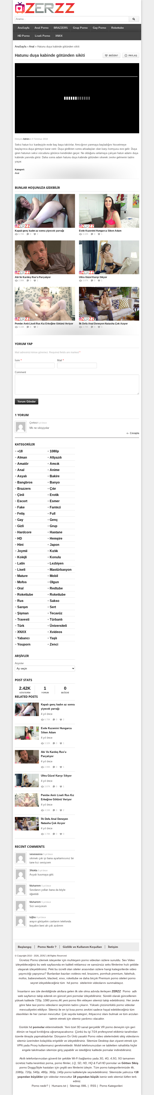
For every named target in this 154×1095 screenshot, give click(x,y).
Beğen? (113, 55)
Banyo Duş (54, 485)
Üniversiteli (54, 625)
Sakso (54, 600)
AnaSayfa (23, 27)
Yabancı (22, 638)
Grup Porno (80, 27)
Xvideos (54, 632)
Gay (20, 519)
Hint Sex (20, 547)
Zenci (54, 644)
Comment (20, 372)
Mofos (22, 582)
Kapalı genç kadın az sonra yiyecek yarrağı (39, 230)
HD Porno (24, 35)
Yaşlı (53, 638)
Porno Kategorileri (111, 1085)
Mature (22, 576)
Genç (54, 519)
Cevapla (134, 433)
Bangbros (22, 482)
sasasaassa (36, 854)
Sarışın (22, 607)
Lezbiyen (54, 563)
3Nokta (33, 870)
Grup (53, 526)
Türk (20, 625)
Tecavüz (54, 613)
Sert (53, 607)
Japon (54, 544)
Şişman (22, 613)
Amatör (22, 463)
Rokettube (117, 27)
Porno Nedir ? (47, 946)
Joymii (22, 551)
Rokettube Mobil (54, 597)
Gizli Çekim (22, 528)
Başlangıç (24, 946)
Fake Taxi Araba (21, 510)
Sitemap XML (78, 1085)
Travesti (22, 619)
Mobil (54, 576)
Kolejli (22, 557)
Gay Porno (99, 27)
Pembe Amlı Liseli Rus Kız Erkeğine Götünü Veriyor (44, 323)
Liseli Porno (42, 35)
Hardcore (22, 532)
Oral (20, 588)
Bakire (54, 476)
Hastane (54, 532)
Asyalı (22, 476)
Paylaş (133, 55)
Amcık (54, 463)
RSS (93, 1085)
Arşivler (19, 663)
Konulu (54, 557)
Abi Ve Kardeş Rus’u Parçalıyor (33, 277)
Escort (22, 501)
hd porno (72, 982)
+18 (20, 451)
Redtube (54, 588)
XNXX (59, 35)
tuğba (32, 917)
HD (19, 538)
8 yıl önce (42, 423)
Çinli (20, 495)
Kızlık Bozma (54, 553)
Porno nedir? (40, 1085)
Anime (54, 470)
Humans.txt (59, 1085)
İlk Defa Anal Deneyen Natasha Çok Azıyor (103, 323)
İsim (17, 360)
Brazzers (22, 488)
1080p (54, 451)
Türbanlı (54, 619)
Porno (126, 991)
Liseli (21, 569)
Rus (20, 600)
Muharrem (35, 885)
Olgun (54, 582)
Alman (22, 457)
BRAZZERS (61, 27)
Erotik (54, 495)
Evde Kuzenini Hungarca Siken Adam (100, 230)
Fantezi (54, 507)
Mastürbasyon (54, 569)
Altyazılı (54, 457)
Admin (26, 139)
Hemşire (54, 538)
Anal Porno (41, 27)
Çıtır (53, 488)
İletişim (113, 946)
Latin (21, 563)
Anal (31, 46)
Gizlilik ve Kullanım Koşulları (82, 946)
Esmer (54, 501)
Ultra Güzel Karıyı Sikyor (93, 277)
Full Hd (52, 516)
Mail (59, 360)
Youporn (22, 644)
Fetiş (21, 513)
